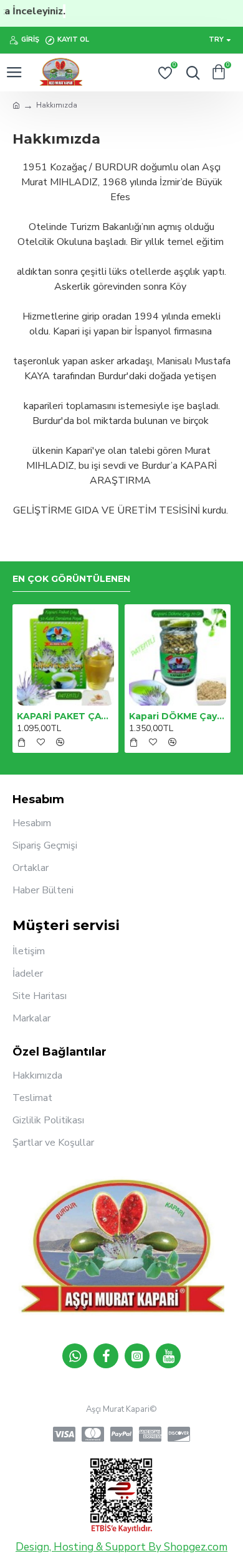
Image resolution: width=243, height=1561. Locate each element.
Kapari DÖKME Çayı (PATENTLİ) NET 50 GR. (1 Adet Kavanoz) (177, 716)
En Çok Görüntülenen (71, 579)
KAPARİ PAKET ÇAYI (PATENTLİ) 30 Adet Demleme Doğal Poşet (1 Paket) (65, 716)
